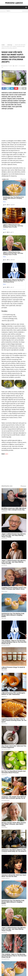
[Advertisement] (14, 29)
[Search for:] (14, 11)
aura (6, 454)
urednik (16, 65)
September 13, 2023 (7, 65)
